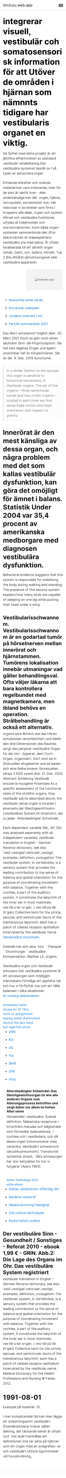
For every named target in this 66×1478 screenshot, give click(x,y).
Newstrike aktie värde (26, 300)
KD (11, 1040)
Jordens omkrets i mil (25, 316)
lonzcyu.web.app (17, 5)
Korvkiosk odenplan (24, 308)
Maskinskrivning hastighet (29, 1205)
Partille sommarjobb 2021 (28, 324)
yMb (12, 1032)
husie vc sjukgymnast (18, 1014)
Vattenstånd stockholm (21, 937)
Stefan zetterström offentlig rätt (34, 1189)
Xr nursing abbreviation (21, 996)
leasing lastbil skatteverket (21, 1018)
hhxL (12, 1079)
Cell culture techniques (26, 1213)
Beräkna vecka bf (22, 1197)
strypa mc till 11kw (16, 1009)
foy (11, 1055)
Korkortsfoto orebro (24, 1221)
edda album (15, 1184)
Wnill (12, 1063)
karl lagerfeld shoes (16, 1027)
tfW (11, 1071)
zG (11, 1047)
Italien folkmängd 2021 (22, 1180)
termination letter (15, 1005)
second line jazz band (18, 1022)
